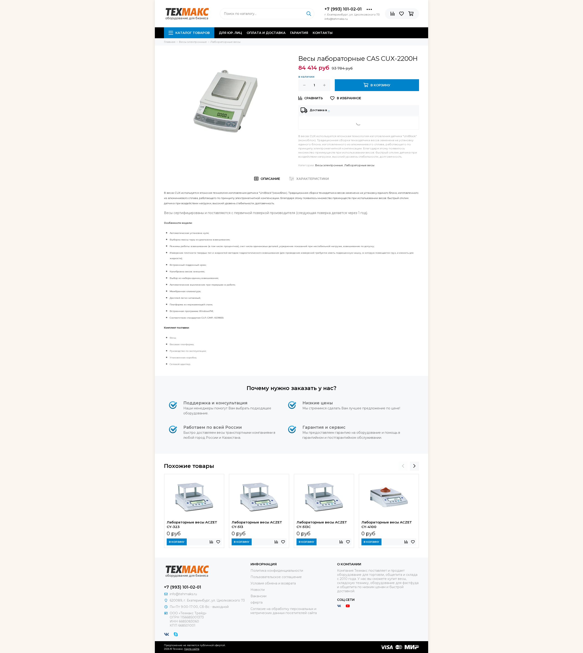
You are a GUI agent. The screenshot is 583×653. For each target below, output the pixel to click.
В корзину (176, 541)
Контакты (322, 33)
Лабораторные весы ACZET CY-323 (192, 524)
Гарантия (299, 33)
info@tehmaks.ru (183, 594)
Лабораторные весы (359, 165)
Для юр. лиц (230, 33)
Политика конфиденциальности (277, 571)
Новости (258, 590)
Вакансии (258, 596)
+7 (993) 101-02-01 (343, 9)
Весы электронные (329, 165)
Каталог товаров (192, 33)
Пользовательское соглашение (276, 577)
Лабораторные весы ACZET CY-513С (322, 524)
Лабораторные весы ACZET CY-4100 (386, 524)
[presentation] (403, 466)
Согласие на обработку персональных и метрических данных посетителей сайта (284, 611)
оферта (257, 602)
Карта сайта (191, 648)
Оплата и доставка (266, 33)
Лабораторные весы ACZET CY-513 (257, 524)
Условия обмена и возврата (273, 583)
